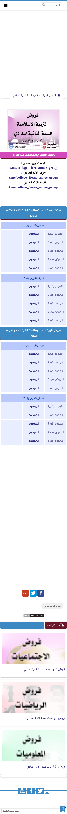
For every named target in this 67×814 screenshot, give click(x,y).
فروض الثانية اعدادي (52, 606)
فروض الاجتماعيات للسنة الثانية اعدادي (44, 669)
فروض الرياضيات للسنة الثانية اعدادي (46, 718)
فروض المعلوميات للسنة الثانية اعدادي (45, 766)
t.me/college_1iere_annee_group (33, 168)
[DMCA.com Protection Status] (33, 617)
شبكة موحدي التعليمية (11, 811)
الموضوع (33, 233)
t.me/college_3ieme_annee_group (33, 187)
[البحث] (44, 5)
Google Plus (25, 593)
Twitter (33, 593)
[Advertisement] (33, 54)
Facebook (40, 593)
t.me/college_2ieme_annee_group (33, 177)
